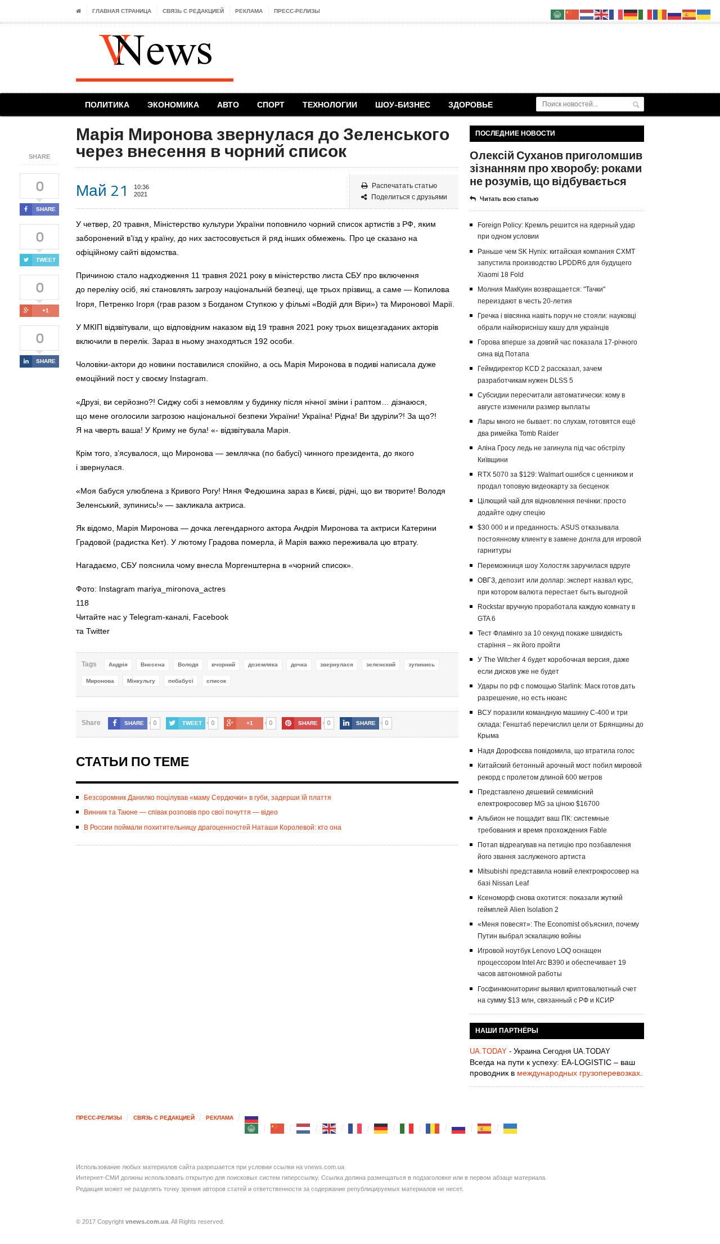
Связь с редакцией (193, 11)
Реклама (249, 11)
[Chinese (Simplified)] (278, 1128)
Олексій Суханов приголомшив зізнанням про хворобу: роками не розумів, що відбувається (556, 168)
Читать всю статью (509, 198)
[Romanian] (433, 1128)
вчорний (223, 664)
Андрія (118, 664)
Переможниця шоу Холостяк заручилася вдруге (554, 566)
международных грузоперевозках (578, 1072)
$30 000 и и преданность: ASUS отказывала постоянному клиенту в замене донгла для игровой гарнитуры (559, 538)
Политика (107, 104)
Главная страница (121, 11)
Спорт (271, 104)
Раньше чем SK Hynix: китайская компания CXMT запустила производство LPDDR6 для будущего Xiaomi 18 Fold (556, 263)
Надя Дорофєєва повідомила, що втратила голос (556, 751)
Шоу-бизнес (402, 104)
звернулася (336, 664)
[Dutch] (303, 1128)
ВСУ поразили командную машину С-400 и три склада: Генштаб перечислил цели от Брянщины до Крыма (561, 724)
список (216, 681)
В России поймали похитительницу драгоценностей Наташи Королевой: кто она (212, 827)
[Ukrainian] (510, 1128)
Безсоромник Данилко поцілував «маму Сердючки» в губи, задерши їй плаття (207, 798)
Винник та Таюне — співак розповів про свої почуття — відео (181, 812)
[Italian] (407, 1128)
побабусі (181, 681)
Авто (228, 104)
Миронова (100, 681)
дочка (299, 664)
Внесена (153, 664)
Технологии (330, 104)
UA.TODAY (488, 1051)
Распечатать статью (404, 186)
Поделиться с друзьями (409, 197)
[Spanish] (485, 1128)
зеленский (380, 664)
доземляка (263, 664)
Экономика (173, 104)
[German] (381, 1128)
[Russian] (252, 1118)
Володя (188, 664)
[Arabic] (252, 1128)
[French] (355, 1128)
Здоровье (470, 104)
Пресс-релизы (297, 11)
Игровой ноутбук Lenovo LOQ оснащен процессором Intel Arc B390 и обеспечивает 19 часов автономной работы (552, 962)
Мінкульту (141, 681)
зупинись (421, 664)
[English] (329, 1128)
